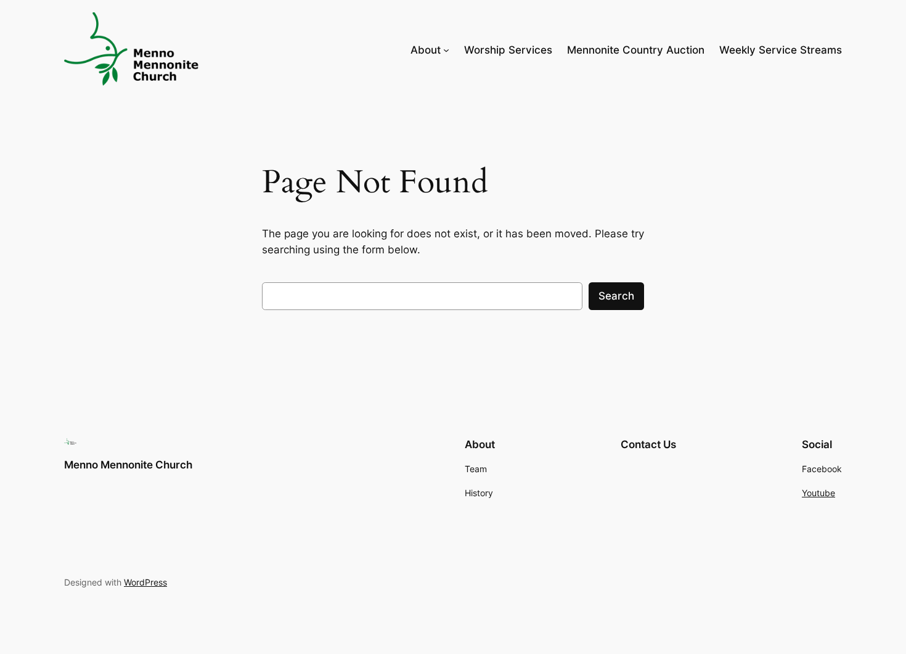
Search (616, 296)
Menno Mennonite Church (128, 465)
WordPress (145, 582)
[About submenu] (446, 50)
